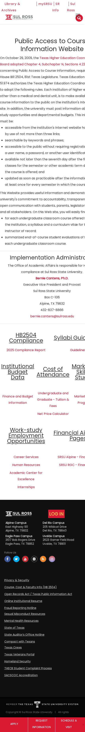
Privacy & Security (16, 580)
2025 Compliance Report (26, 350)
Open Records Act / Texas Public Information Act (38, 594)
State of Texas (14, 628)
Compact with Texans (19, 642)
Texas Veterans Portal (19, 654)
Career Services (26, 457)
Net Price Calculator (53, 414)
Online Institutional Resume (23, 601)
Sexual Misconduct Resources (24, 614)
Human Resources (26, 465)
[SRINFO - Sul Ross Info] (19, 18)
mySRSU (45, 4)
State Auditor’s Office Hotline (24, 635)
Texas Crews (13, 647)
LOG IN (56, 514)
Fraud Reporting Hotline (20, 608)
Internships (26, 487)
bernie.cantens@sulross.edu (52, 316)
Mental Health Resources (21, 621)
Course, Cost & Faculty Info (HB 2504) (30, 587)
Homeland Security (17, 661)
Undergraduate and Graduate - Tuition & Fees (53, 399)
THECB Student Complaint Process (28, 668)
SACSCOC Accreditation (21, 675)
